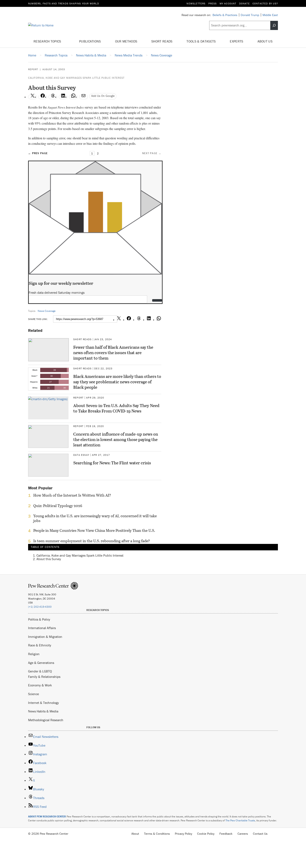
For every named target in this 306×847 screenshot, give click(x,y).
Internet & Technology (43, 703)
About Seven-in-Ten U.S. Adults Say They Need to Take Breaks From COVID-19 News (116, 408)
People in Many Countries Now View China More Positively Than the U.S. (94, 530)
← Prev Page (38, 153)
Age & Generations (41, 663)
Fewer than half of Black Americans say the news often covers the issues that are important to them (113, 352)
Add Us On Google (103, 96)
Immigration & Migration (45, 637)
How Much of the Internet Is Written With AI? (72, 495)
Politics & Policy (39, 619)
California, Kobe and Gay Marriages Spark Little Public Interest (76, 78)
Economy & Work (40, 685)
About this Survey (48, 559)
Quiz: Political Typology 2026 (57, 505)
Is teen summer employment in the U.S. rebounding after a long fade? (91, 540)
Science (33, 694)
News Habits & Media (43, 711)
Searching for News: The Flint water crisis (112, 463)
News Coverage (47, 311)
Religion (34, 654)
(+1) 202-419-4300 (40, 606)
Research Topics (48, 41)
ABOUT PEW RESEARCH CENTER (47, 816)
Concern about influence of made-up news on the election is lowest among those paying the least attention (115, 439)
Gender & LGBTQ (40, 671)
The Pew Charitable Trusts (240, 820)
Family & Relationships (44, 677)
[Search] (274, 25)
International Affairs (42, 628)
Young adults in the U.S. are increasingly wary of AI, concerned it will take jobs (95, 518)
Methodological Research (45, 720)
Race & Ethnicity (39, 645)
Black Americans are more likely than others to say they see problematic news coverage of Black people (117, 381)
